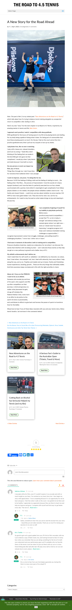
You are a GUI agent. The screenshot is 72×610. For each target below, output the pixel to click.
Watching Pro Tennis (44, 364)
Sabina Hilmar (32, 518)
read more (14, 367)
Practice (26, 407)
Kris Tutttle (18, 532)
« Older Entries (12, 423)
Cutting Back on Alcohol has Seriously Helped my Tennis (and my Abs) (19, 401)
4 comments (33, 26)
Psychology (27, 359)
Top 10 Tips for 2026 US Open (38, 599)
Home (11, 599)
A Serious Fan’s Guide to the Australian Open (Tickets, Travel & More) (49, 356)
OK (36, 607)
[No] (70, 605)
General (22, 359)
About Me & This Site (21, 599)
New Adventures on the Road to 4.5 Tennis (49, 116)
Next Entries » (60, 423)
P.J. (10, 26)
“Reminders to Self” (55, 599)
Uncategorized (24, 26)
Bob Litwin (33, 128)
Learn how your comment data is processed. (47, 480)
